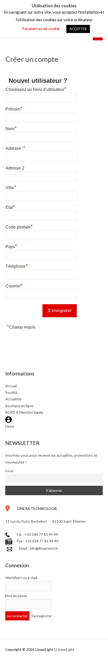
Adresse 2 (15, 168)
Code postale (19, 226)
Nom (11, 128)
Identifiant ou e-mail (21, 577)
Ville (11, 187)
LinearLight (65, 649)
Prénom (14, 108)
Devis (9, 426)
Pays (11, 246)
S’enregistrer (41, 616)
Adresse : (15, 148)
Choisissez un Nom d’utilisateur (36, 89)
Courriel (14, 285)
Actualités (13, 399)
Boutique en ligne (19, 405)
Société (11, 392)
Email (9, 471)
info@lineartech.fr (44, 548)
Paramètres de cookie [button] (41, 28)
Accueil (11, 386)
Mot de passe (16, 595)
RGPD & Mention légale (24, 412)
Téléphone (17, 266)
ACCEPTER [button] (78, 29)
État (10, 207)
